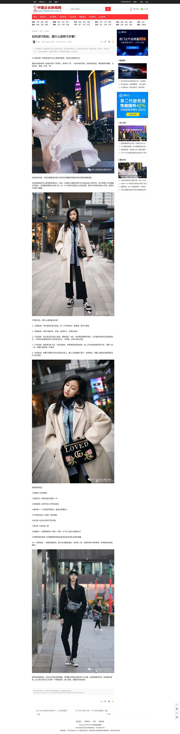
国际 (46, 22)
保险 (126, 24)
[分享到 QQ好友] (109, 41)
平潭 (105, 24)
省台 (143, 22)
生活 (84, 24)
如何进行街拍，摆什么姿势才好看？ (131, 176)
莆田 (109, 22)
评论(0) (70, 42)
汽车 (75, 24)
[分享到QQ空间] (112, 41)
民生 (88, 24)
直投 (130, 24)
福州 (58, 22)
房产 (79, 24)
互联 (84, 22)
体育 (63, 24)
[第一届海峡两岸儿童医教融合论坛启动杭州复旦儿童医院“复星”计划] (132, 133)
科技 (75, 22)
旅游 (67, 24)
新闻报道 (101, 721)
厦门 (67, 22)
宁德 (100, 22)
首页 (35, 2)
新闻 (33, 22)
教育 (54, 24)
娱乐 (50, 2)
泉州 (63, 22)
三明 (105, 22)
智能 (79, 22)
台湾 (109, 24)
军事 (37, 22)
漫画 (130, 22)
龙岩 (96, 24)
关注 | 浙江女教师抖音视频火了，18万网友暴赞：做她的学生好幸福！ (53, 710)
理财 (46, 24)
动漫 (122, 22)
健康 (56, 2)
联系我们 (78, 721)
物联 (88, 22)
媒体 (138, 24)
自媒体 (144, 24)
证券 (42, 24)
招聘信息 (87, 721)
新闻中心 (42, 2)
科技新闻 (63, 17)
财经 (33, 24)
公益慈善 (102, 17)
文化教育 (92, 17)
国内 (42, 22)
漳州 (100, 24)
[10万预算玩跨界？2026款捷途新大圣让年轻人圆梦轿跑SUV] (132, 71)
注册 (146, 2)
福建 (54, 22)
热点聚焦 (53, 17)
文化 (58, 24)
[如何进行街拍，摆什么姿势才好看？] (132, 170)
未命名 (47, 31)
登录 (141, 2)
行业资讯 (72, 17)
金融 (37, 24)
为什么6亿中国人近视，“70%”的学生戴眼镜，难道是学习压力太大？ (92, 710)
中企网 (38, 42)
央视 (138, 22)
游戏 (117, 22)
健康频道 (82, 17)
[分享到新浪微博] (105, 41)
